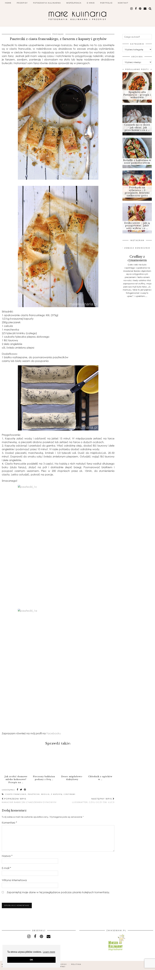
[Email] (145, 9)
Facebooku (53, 733)
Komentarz (9, 822)
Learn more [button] (49, 952)
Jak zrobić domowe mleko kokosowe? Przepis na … (16, 779)
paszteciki (34, 794)
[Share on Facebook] (17, 789)
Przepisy (22, 3)
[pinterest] (140, 9)
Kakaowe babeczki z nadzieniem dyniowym (29, 800)
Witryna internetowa (14, 880)
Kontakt (123, 3)
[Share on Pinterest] (25, 789)
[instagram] (131, 9)
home (8, 3)
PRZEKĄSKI (58, 34)
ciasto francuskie (15, 794)
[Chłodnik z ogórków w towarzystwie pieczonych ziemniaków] (100, 760)
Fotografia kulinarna (47, 3)
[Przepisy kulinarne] (116, 951)
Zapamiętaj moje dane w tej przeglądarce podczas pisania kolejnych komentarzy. (58, 892)
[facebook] (136, 9)
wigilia (45, 794)
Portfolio (106, 3)
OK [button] (31, 959)
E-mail (6, 868)
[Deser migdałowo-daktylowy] (72, 760)
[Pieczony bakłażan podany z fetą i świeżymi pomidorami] (44, 760)
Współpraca (73, 3)
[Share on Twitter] (21, 789)
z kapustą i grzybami (63, 794)
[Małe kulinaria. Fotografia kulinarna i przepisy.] (77, 14)
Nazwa (7, 855)
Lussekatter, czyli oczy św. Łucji (93, 800)
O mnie (91, 3)
